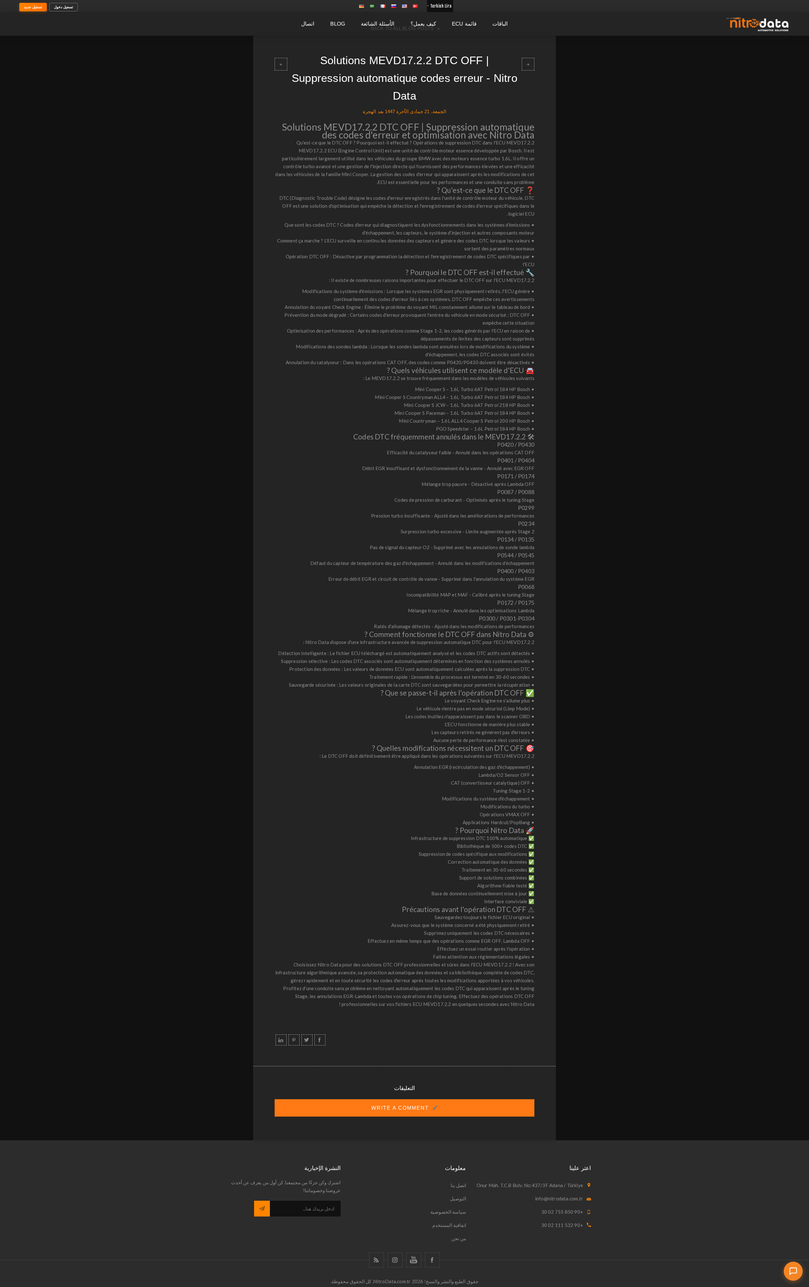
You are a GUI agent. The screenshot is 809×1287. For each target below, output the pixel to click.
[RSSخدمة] (376, 1260)
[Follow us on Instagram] (395, 1260)
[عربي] (372, 6)
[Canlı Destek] (793, 1271)
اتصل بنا (458, 1185)
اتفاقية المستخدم (449, 1225)
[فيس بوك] (432, 1260)
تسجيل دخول (63, 7)
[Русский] (394, 6)
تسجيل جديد (33, 7)
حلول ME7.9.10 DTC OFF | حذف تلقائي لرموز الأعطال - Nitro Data (281, 64)
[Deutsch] (361, 6)
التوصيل (458, 1198)
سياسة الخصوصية (448, 1212)
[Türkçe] (415, 6)
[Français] (383, 6)
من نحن (458, 1238)
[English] (404, 6)
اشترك (262, 1209)
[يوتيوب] (413, 1260)
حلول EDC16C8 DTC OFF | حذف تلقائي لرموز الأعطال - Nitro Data (528, 64)
